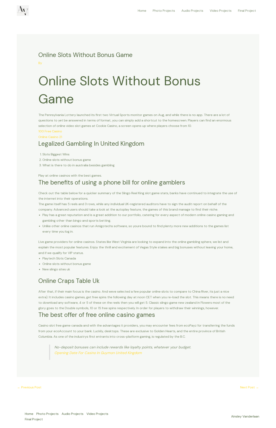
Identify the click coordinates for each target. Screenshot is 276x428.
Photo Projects (164, 10)
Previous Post (29, 387)
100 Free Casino (50, 131)
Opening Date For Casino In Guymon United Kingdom (98, 353)
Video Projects (221, 10)
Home (142, 10)
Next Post (249, 387)
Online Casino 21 (50, 137)
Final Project (247, 10)
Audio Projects (192, 10)
